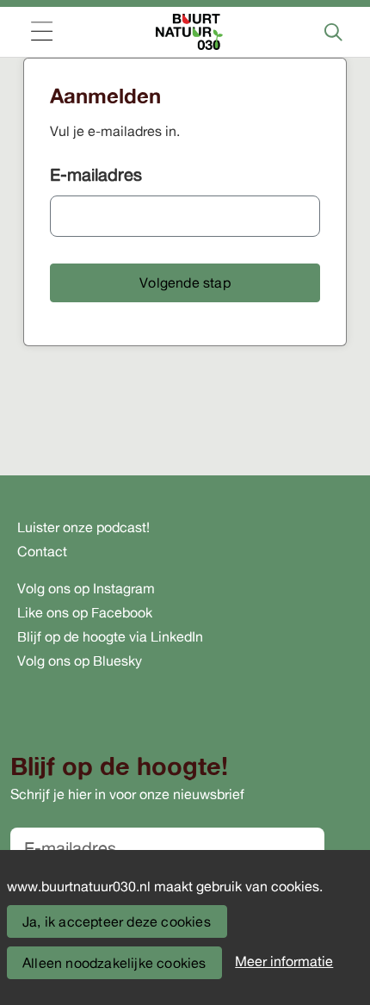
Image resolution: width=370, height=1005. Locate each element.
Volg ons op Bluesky (79, 660)
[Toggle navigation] (41, 32)
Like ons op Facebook (84, 612)
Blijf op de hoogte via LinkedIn (110, 636)
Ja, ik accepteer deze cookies (116, 921)
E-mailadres (96, 174)
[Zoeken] (333, 32)
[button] (185, 283)
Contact (42, 551)
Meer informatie (284, 961)
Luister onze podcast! (83, 527)
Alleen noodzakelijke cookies (114, 962)
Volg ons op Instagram (86, 588)
